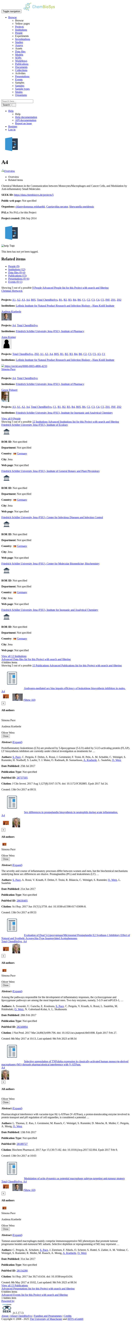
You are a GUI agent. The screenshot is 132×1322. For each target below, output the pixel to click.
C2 (88, 299)
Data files (20, 51)
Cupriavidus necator (57, 206)
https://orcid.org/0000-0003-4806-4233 (25, 366)
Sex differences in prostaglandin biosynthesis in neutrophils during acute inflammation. (71, 812)
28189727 (22, 1143)
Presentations (22, 76)
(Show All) (29, 699)
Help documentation (26, 117)
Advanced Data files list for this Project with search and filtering (36, 659)
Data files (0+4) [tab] (16, 272)
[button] (12, 17)
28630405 (22, 900)
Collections (21, 70)
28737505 (22, 777)
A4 (28, 299)
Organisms (21, 95)
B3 (70, 299)
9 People (37, 287)
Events (19, 79)
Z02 (119, 299)
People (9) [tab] (13, 266)
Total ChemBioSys (47, 299)
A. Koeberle (90, 760)
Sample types (22, 88)
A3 (23, 299)
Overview (9, 171)
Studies (19, 42)
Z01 (113, 299)
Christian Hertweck (12, 290)
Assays (19, 45)
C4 (97, 299)
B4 (74, 299)
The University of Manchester (46, 1319)
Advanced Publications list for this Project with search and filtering (86, 665)
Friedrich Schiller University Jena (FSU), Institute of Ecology (34, 424)
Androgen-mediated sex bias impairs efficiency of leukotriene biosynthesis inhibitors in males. (74, 688)
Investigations (22, 39)
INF (107, 299)
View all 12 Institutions (13, 656)
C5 (102, 299)
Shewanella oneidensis (81, 206)
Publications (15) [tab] (17, 275)
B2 (65, 299)
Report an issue (23, 123)
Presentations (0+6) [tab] (18, 278)
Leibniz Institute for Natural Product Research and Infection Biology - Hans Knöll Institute (65, 305)
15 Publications (40, 665)
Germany (22, 453)
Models (19, 54)
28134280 (22, 1270)
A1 (14, 299)
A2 (18, 299)
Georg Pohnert (9, 389)
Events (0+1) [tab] (15, 281)
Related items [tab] (15, 180)
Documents (21, 67)
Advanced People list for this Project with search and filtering (75, 287)
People (19, 32)
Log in (11, 129)
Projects (19, 26)
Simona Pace (8, 369)
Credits (68, 1315)
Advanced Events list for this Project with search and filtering (34, 1294)
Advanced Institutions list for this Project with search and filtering (83, 421)
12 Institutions (40, 421)
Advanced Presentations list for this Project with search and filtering (38, 1288)
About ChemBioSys (21, 1315)
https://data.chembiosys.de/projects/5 (34, 194)
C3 (93, 299)
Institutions (21, 29)
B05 (33, 299)
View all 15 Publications (14, 1285)
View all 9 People (11, 418)
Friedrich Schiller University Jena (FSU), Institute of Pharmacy (50, 331)
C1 (83, 299)
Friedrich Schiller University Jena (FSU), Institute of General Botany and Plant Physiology (50, 471)
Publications (21, 64)
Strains (19, 91)
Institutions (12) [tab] (16, 269)
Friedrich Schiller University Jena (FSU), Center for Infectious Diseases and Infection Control (52, 517)
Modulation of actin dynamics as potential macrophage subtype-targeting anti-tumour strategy (74, 1178)
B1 (60, 299)
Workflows (21, 60)
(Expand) (17, 742)
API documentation (25, 120)
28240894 (22, 1026)
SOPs (18, 57)
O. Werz (116, 760)
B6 (79, 299)
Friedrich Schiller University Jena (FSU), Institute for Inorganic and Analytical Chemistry (64, 412)
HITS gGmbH (75, 1319)
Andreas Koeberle (11, 311)
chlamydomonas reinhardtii (30, 206)
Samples (19, 85)
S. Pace (17, 757)
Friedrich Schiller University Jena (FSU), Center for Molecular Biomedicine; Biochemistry (50, 563)
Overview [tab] (13, 176)
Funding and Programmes (48, 1315)
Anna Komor (8, 337)
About (5, 1315)
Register (12, 126)
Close (5, 736)
